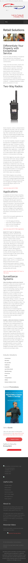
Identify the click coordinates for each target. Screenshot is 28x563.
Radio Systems (7, 498)
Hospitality (6, 367)
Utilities (6, 380)
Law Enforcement (8, 369)
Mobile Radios (7, 487)
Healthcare (7, 364)
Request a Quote (14, 439)
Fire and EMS (7, 362)
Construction (7, 358)
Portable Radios (8, 485)
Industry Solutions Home (10, 382)
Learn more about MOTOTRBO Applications (13, 229)
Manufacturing (7, 371)
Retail (5, 375)
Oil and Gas (7, 373)
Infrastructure (7, 489)
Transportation (8, 377)
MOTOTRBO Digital (9, 494)
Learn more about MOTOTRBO (10, 188)
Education (6, 360)
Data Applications (8, 496)
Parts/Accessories (8, 492)
